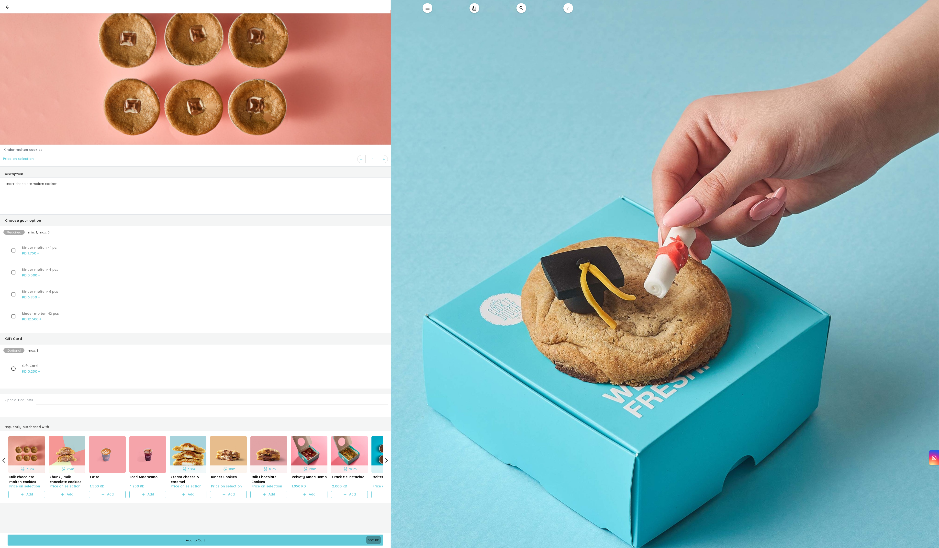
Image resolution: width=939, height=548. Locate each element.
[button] (195, 220)
